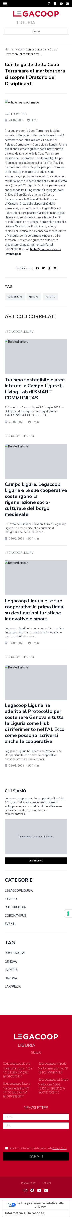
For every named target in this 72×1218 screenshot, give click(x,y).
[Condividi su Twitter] (43, 268)
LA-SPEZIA (13, 986)
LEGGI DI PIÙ (36, 860)
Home (9, 49)
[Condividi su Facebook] (37, 268)
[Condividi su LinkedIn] (49, 268)
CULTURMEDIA (16, 114)
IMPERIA (11, 970)
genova (34, 296)
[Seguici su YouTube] (61, 4)
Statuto (36, 1052)
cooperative (14, 296)
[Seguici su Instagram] (49, 4)
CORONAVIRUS (15, 916)
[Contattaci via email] (46, 1190)
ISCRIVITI (36, 1156)
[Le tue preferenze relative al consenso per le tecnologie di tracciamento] (68, 913)
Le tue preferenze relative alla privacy (40, 1204)
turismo (50, 296)
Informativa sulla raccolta (24, 1213)
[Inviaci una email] (67, 4)
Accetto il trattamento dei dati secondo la (38, 1148)
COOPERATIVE (15, 953)
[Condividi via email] (55, 268)
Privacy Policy (60, 1148)
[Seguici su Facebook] (55, 4)
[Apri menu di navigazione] (5, 3)
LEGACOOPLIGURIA (19, 890)
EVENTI (10, 924)
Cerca (36, 31)
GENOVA (11, 962)
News (19, 49)
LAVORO (11, 899)
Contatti (47, 1183)
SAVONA (11, 978)
